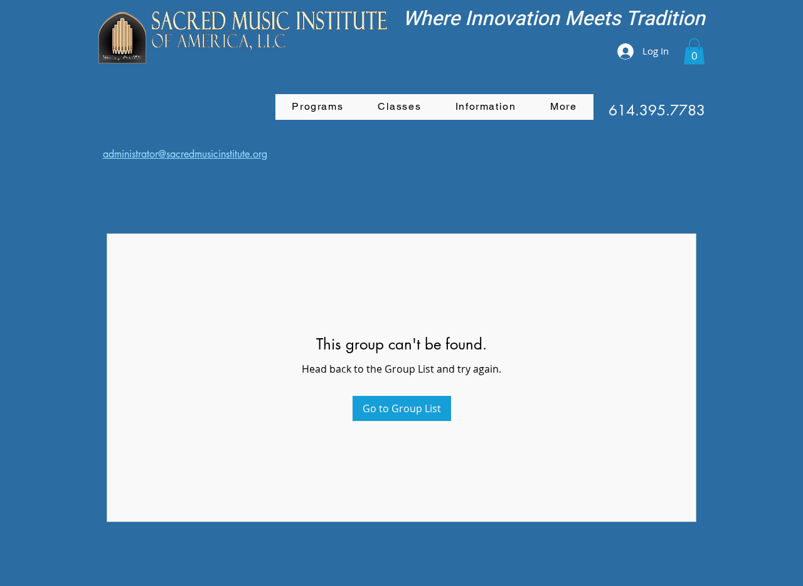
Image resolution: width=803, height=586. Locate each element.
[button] (694, 51)
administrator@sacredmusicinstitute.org (185, 154)
